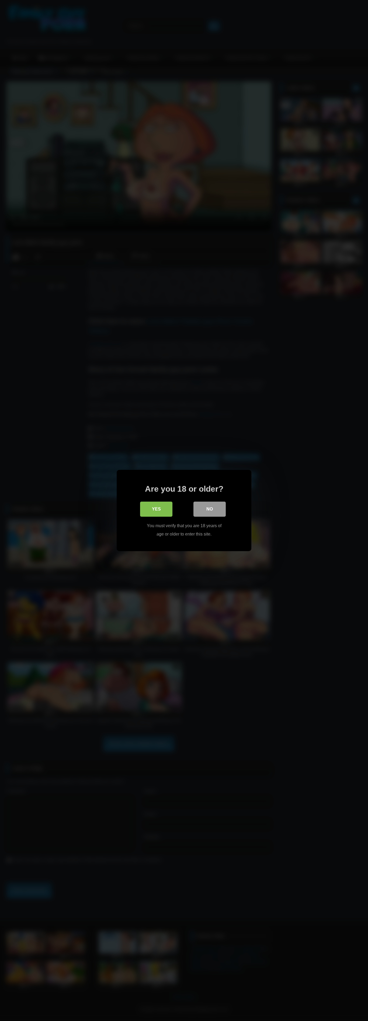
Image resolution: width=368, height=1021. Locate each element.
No (209, 509)
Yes (156, 509)
